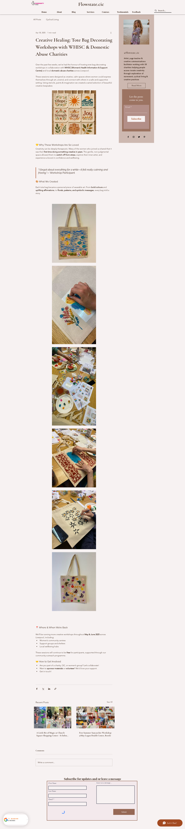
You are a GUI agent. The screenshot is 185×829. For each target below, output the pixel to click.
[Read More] (151, 777)
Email (127, 107)
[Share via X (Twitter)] (43, 689)
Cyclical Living (52, 19)
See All (109, 702)
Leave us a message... (104, 783)
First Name (52, 783)
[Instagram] (133, 137)
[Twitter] (139, 137)
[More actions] (110, 32)
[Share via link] (55, 689)
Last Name (52, 791)
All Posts (37, 19)
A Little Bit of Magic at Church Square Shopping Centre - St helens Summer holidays (52, 734)
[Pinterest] (144, 137)
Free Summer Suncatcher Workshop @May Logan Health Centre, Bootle (95, 734)
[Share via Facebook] (37, 689)
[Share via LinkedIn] (49, 689)
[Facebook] (128, 137)
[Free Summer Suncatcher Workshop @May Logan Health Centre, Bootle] (95, 717)
